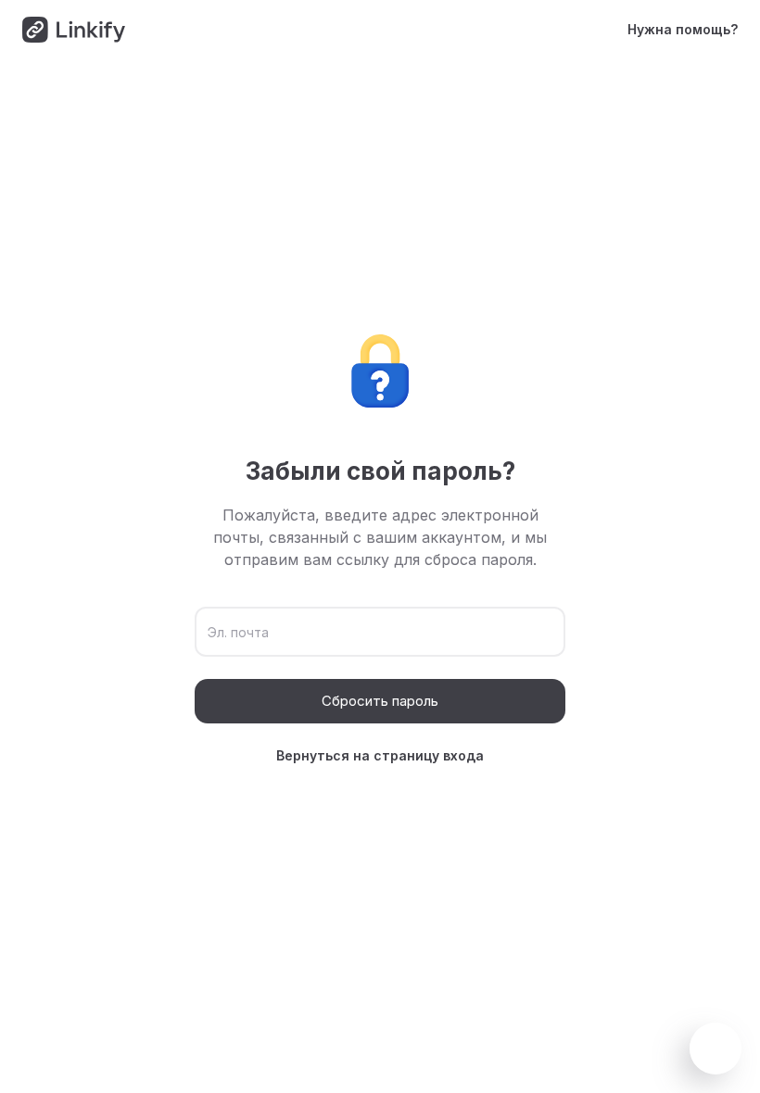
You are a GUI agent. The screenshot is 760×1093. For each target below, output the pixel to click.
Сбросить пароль (380, 701)
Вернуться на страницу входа (380, 755)
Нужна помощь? (682, 29)
